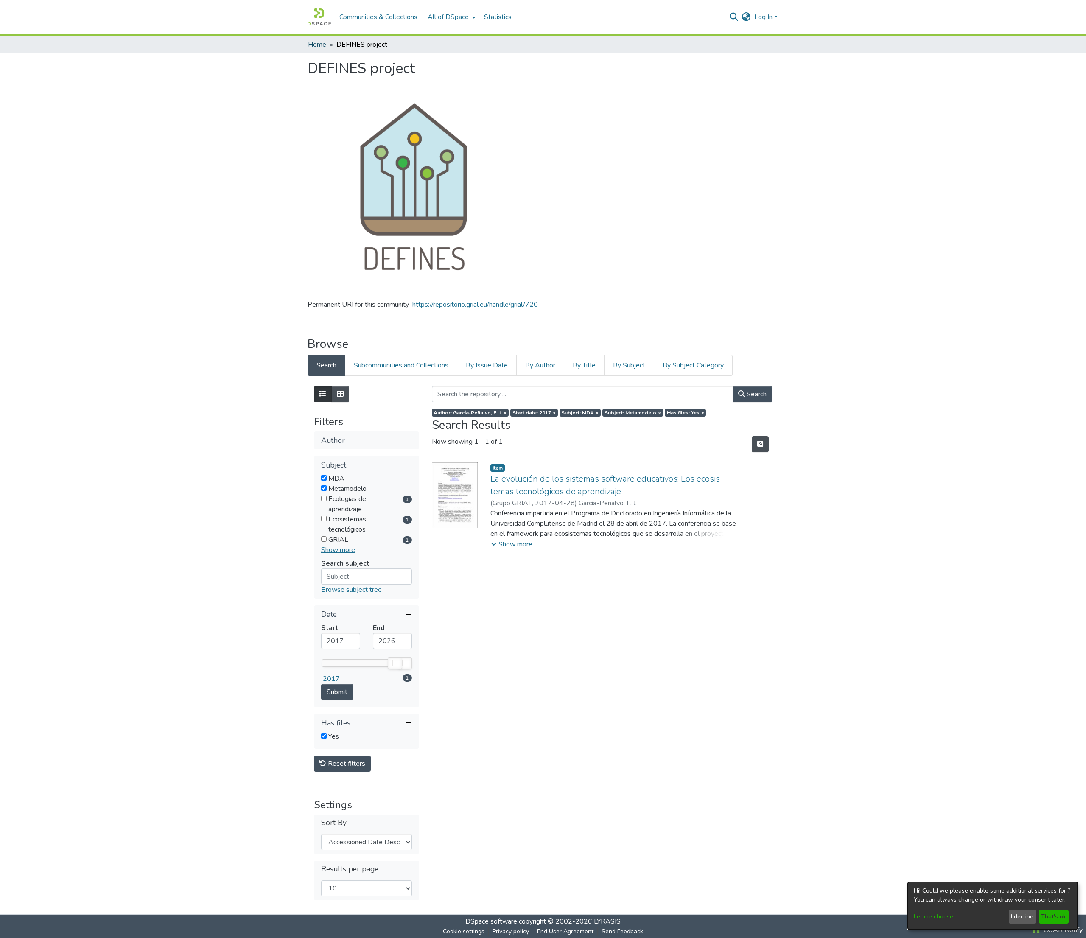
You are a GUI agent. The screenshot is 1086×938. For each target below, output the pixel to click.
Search (756, 394)
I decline (1022, 917)
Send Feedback (622, 931)
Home (317, 44)
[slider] (394, 663)
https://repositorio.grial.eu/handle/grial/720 (475, 304)
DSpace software (491, 921)
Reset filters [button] (345, 763)
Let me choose (933, 917)
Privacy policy (511, 931)
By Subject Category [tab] (693, 365)
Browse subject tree (351, 589)
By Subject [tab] (629, 365)
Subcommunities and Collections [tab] (401, 365)
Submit (337, 692)
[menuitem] (451, 17)
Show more (338, 549)
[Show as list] (323, 394)
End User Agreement (565, 931)
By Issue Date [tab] (487, 365)
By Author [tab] (540, 365)
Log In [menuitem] (763, 17)
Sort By (334, 822)
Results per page (349, 869)
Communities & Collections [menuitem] (378, 17)
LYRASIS (607, 921)
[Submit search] (734, 17)
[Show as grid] (340, 394)
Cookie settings (463, 931)
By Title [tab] (584, 365)
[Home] (319, 16)
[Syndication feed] (760, 444)
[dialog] (993, 906)
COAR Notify (1062, 930)
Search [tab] (326, 365)
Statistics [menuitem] (498, 17)
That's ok (1053, 917)
